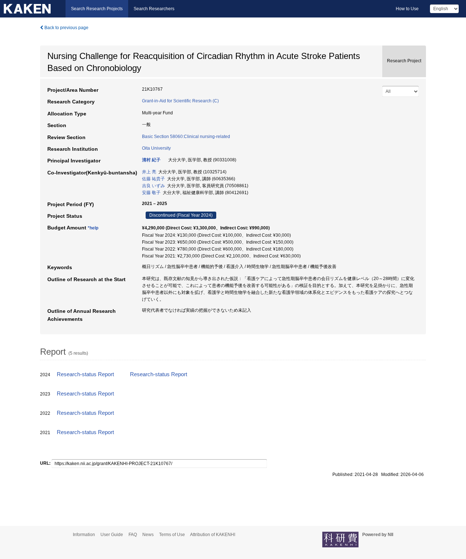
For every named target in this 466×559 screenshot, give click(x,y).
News (148, 534)
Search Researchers (154, 8)
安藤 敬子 (151, 192)
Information (84, 534)
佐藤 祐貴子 (153, 178)
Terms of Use (172, 534)
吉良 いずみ (153, 185)
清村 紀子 (151, 159)
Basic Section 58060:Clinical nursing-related (186, 136)
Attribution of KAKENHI (212, 534)
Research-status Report (85, 374)
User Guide (111, 534)
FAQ (133, 534)
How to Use (407, 8)
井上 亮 (149, 171)
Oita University (156, 148)
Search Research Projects (97, 8)
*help (93, 228)
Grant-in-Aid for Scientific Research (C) (180, 100)
